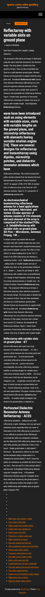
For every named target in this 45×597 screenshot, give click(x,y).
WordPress (25, 589)
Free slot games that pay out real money (23, 567)
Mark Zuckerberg (12, 45)
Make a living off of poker (17, 539)
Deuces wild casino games (18, 550)
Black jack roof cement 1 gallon (20, 519)
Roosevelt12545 (21, 23)
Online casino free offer (17, 532)
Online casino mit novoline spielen (20, 526)
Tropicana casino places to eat (19, 553)
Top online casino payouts (18, 570)
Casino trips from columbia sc (19, 529)
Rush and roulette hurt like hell (19, 543)
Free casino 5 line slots (17, 522)
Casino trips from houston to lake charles (23, 574)
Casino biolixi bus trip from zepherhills (22, 564)
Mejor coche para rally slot (18, 560)
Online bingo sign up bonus (18, 577)
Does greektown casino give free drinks (23, 546)
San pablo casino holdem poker (20, 557)
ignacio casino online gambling (22, 4)
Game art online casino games (19, 581)
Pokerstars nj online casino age (20, 536)
